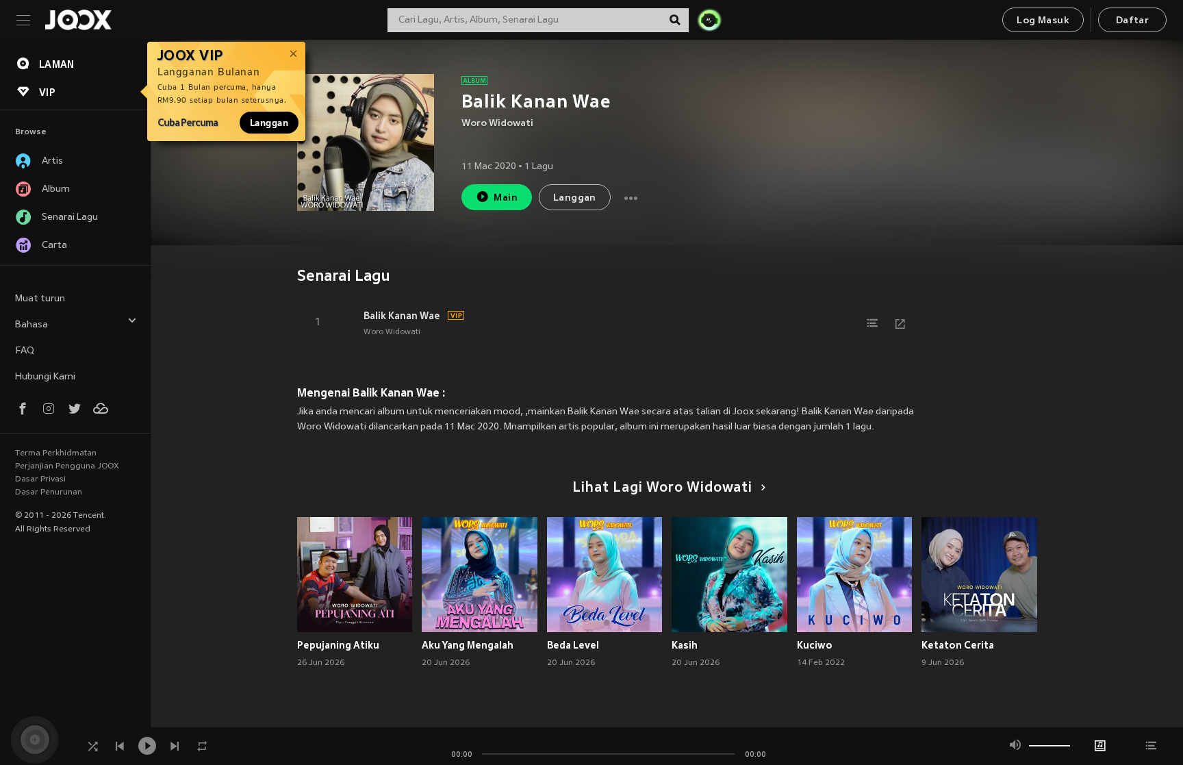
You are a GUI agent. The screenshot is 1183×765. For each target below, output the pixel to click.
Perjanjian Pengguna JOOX (67, 466)
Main (506, 198)
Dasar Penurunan (48, 492)
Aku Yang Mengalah (467, 645)
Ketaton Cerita (957, 645)
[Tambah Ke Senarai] (873, 323)
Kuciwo (814, 645)
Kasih (685, 645)
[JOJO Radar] (709, 20)
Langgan (269, 122)
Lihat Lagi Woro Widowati (662, 488)
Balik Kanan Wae (402, 315)
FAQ (24, 351)
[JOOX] (78, 20)
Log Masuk (1043, 21)
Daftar (1132, 21)
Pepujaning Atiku (338, 645)
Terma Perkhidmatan (56, 453)
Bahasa (31, 325)
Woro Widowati (497, 123)
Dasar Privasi (40, 479)
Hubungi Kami (45, 377)
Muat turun (40, 299)
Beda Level (573, 645)
